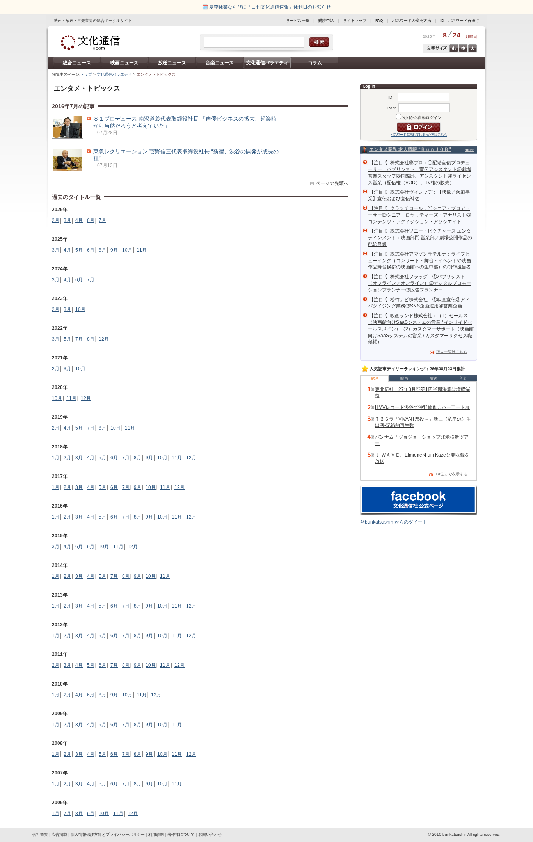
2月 (55, 220)
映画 (404, 378)
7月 (102, 220)
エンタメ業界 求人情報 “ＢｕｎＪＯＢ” (410, 149)
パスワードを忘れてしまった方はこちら (419, 135)
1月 (55, 457)
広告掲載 (59, 834)
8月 (102, 250)
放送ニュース (172, 63)
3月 (67, 220)
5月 (79, 250)
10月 (127, 250)
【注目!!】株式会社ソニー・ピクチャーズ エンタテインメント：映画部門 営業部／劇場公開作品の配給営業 (420, 237)
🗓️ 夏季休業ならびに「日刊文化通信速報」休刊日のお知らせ (266, 7)
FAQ (379, 20)
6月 (90, 220)
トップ (86, 74)
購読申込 (326, 20)
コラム (315, 63)
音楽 (463, 378)
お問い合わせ (210, 834)
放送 (433, 378)
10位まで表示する (451, 474)
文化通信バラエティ (267, 63)
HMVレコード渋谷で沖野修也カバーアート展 (422, 407)
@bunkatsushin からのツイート (393, 522)
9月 (114, 250)
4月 (79, 220)
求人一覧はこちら (451, 352)
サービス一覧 (297, 20)
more (469, 149)
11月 (142, 250)
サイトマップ (354, 20)
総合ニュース (77, 63)
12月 (104, 339)
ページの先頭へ (332, 183)
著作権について (181, 834)
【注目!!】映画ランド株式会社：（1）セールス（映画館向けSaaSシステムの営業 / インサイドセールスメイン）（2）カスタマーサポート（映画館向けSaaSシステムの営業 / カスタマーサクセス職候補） (421, 329)
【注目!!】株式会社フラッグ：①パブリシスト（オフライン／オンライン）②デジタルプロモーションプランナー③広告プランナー (419, 283)
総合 (375, 378)
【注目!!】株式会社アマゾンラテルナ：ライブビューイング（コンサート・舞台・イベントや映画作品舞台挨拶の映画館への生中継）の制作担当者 (419, 260)
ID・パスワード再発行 (459, 20)
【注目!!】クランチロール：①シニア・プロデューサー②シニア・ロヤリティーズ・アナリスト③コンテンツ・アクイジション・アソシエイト (419, 215)
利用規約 (156, 834)
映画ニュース (124, 63)
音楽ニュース (220, 63)
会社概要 (40, 834)
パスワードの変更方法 (411, 20)
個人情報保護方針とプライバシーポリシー (108, 834)
